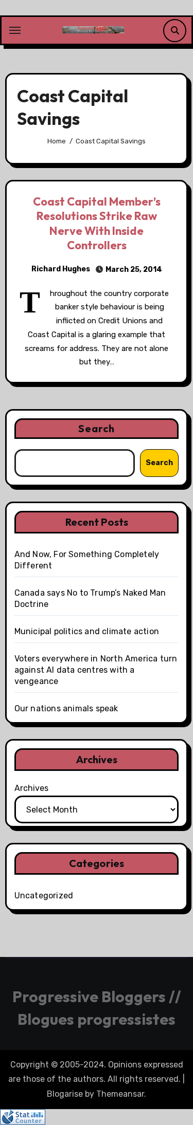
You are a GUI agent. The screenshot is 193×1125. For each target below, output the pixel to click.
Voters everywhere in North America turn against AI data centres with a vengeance (96, 670)
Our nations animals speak (66, 708)
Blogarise (65, 1094)
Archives (31, 788)
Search (96, 428)
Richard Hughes (60, 269)
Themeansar (120, 1094)
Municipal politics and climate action (86, 631)
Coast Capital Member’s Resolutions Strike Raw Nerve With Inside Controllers (97, 223)
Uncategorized (44, 895)
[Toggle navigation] (15, 30)
